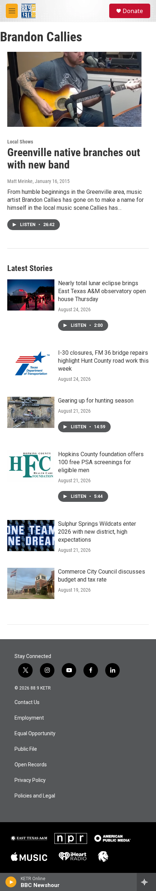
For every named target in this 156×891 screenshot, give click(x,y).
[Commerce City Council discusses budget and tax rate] (30, 583)
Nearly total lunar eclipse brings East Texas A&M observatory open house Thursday (102, 291)
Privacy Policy (30, 780)
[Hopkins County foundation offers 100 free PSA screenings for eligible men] (30, 466)
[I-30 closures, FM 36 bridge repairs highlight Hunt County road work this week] (30, 364)
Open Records (31, 764)
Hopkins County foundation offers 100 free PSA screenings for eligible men (101, 462)
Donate (133, 11)
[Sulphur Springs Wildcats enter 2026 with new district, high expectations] (30, 535)
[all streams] (146, 882)
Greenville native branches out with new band (73, 158)
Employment (29, 718)
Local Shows (20, 142)
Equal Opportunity (35, 733)
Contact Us (27, 702)
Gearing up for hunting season (96, 400)
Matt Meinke (20, 181)
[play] (11, 882)
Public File (26, 749)
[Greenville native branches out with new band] (74, 89)
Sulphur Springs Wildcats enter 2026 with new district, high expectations (97, 531)
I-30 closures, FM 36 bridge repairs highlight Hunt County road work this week (103, 360)
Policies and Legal (35, 796)
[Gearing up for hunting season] (30, 412)
